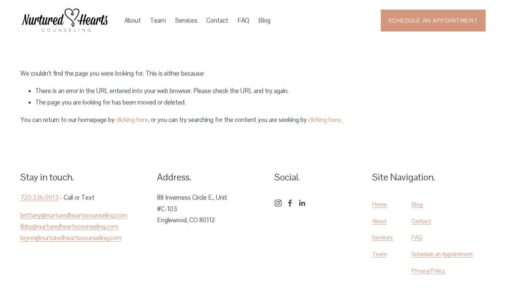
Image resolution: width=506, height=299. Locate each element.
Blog (264, 20)
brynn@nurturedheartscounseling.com (70, 238)
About (132, 20)
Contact (217, 20)
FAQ (243, 20)
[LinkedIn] (302, 203)
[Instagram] (278, 203)
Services (186, 20)
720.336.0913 (39, 197)
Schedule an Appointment (433, 20)
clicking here (132, 120)
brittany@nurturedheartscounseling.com (73, 215)
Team (158, 20)
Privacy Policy (428, 270)
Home (379, 204)
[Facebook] (290, 203)
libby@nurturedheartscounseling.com (69, 226)
